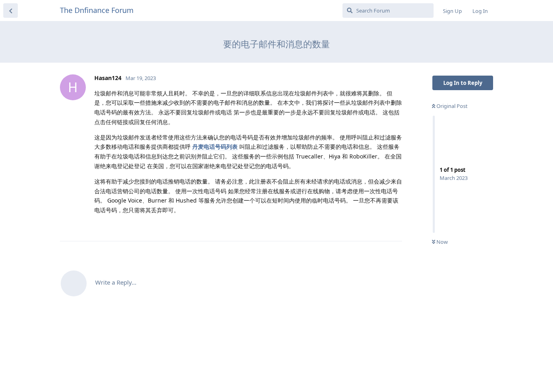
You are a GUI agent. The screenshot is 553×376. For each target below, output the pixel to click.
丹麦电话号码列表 (215, 146)
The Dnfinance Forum (97, 10)
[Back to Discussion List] (10, 10)
